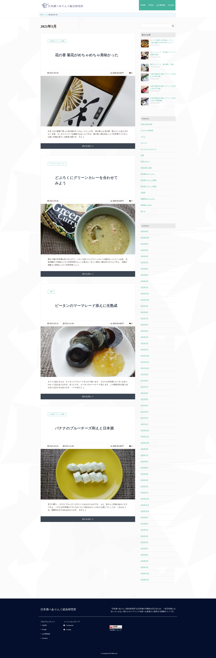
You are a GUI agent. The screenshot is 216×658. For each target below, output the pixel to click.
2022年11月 (145, 293)
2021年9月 (144, 374)
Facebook (69, 625)
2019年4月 (144, 548)
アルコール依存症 (147, 130)
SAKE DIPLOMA (146, 124)
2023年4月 (144, 281)
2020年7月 (144, 455)
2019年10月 (145, 511)
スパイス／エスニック (148, 149)
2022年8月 (144, 312)
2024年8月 (144, 244)
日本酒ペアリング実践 (148, 180)
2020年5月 (144, 467)
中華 (142, 155)
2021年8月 (144, 380)
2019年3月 (144, 555)
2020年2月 (144, 486)
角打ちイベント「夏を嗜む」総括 (162, 64)
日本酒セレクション (148, 174)
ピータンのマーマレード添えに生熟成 (86, 306)
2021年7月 (144, 387)
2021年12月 (145, 356)
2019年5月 (144, 542)
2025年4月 (144, 231)
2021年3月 (144, 412)
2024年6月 (144, 250)
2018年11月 (145, 579)
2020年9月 (144, 449)
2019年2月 (144, 561)
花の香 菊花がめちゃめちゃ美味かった (86, 55)
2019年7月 (144, 530)
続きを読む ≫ (87, 146)
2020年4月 (144, 474)
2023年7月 (144, 262)
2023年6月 (144, 269)
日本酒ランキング (115, 630)
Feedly (68, 629)
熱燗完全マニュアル (148, 199)
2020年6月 (144, 461)
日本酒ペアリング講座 (148, 186)
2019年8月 (144, 524)
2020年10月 (145, 443)
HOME (143, 5)
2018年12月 (145, 573)
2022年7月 (144, 318)
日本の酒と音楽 (146, 168)
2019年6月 (144, 536)
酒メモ (143, 211)
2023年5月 (144, 275)
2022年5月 (144, 331)
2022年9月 (144, 306)
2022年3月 (144, 337)
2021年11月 (145, 362)
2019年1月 (144, 567)
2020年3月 (144, 480)
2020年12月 (145, 430)
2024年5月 (144, 256)
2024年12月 (145, 237)
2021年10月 (145, 368)
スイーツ (144, 143)
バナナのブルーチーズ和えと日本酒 (84, 428)
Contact (171, 5)
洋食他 (143, 192)
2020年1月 (144, 492)
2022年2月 (144, 343)
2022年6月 (144, 324)
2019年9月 (144, 517)
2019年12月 (145, 499)
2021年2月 (144, 418)
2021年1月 (144, 424)
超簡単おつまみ (146, 205)
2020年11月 (145, 436)
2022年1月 (144, 349)
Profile (151, 5)
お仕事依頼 (160, 5)
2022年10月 (145, 300)
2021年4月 (144, 405)
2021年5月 (144, 399)
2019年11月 (145, 505)
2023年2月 (144, 287)
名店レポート (145, 161)
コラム (143, 137)
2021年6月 (144, 393)
